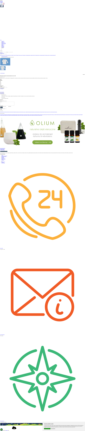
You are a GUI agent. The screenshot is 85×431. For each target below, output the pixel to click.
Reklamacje (3, 162)
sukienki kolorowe (37, 55)
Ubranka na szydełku (54, 114)
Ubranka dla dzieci (6, 114)
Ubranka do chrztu (17, 114)
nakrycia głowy (21, 55)
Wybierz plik (9, 106)
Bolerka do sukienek (40, 114)
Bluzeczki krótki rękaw (8, 55)
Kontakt (2, 45)
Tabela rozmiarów (3, 159)
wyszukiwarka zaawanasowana (3, 54)
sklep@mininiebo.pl (2, 334)
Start (2, 56)
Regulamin (3, 157)
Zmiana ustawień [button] (53, 428)
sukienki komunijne (42, 55)
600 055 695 (1, 248)
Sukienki (3, 115)
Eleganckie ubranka (49, 114)
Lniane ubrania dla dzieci (44, 114)
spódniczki (24, 55)
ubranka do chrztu (47, 55)
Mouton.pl (7, 430)
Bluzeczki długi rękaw (3, 55)
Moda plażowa (64, 114)
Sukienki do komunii (11, 115)
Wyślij (1, 109)
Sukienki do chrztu (7, 115)
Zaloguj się (1, 1)
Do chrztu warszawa (72, 114)
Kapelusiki (57, 114)
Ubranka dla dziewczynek (22, 114)
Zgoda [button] (45, 428)
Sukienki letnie (35, 114)
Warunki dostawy (2, 93)
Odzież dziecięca (2, 114)
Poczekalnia (1, 2)
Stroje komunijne (13, 114)
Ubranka (22, 115)
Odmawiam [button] (48, 428)
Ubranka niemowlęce (32, 114)
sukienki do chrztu (33, 55)
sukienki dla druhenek (53, 55)
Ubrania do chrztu (19, 115)
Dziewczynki (3, 42)
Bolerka (13, 55)
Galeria (2, 155)
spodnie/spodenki (28, 55)
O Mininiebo (3, 41)
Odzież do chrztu (78, 114)
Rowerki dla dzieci (68, 114)
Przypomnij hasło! (2, 53)
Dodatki (17, 55)
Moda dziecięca (9, 114)
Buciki (15, 55)
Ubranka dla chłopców (27, 114)
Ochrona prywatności (4, 156)
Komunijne (75, 114)
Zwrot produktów (3, 158)
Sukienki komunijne (4, 43)
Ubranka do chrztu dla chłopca (35, 115)
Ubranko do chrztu (40, 115)
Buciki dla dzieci (60, 114)
